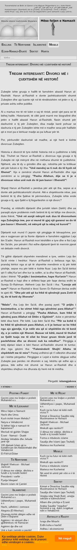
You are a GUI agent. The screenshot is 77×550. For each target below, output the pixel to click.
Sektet (34, 51)
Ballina (6, 44)
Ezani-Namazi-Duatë (14, 51)
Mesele (53, 44)
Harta (45, 51)
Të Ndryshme (22, 44)
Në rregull (64, 538)
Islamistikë (39, 44)
